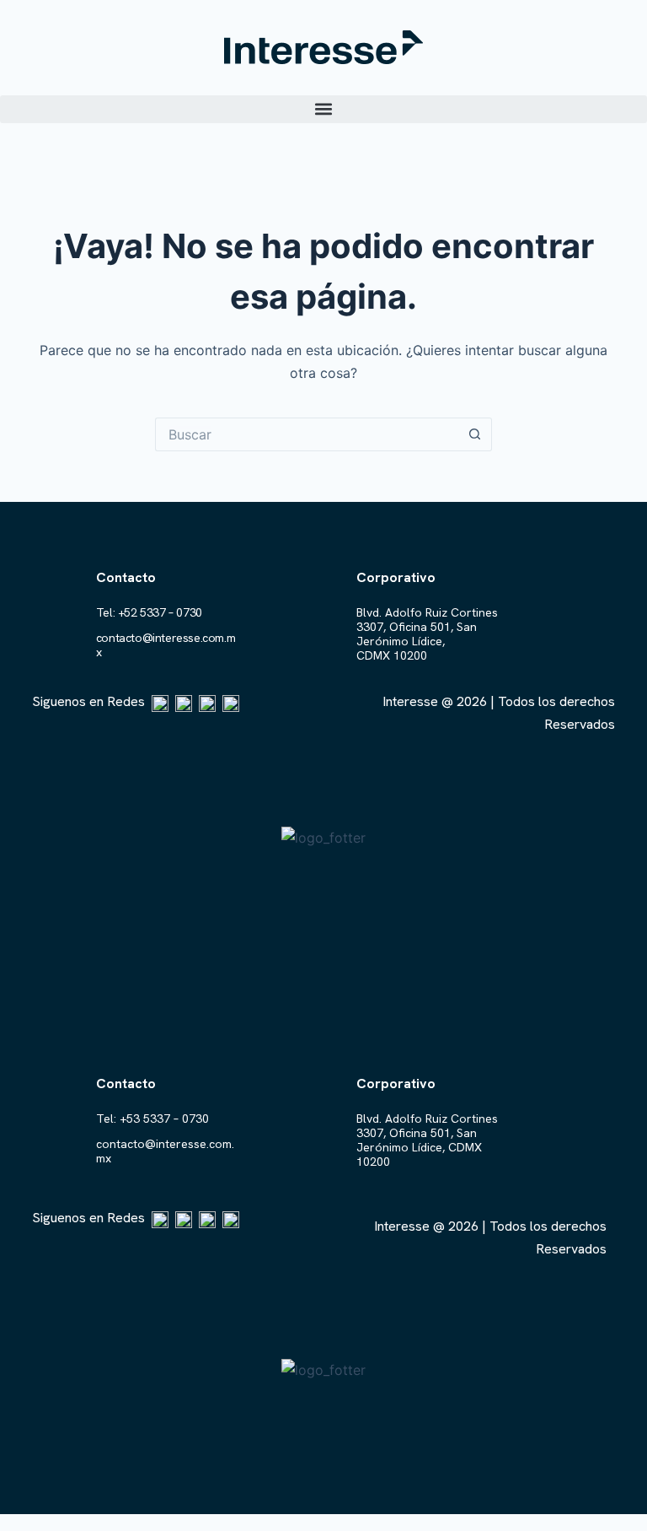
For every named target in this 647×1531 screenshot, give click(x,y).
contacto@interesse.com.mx (165, 645)
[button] (323, 109)
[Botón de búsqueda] (475, 434)
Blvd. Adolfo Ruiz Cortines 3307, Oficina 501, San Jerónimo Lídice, (427, 627)
